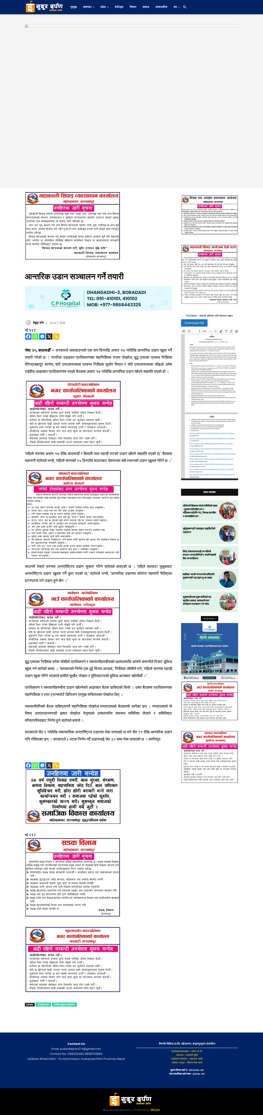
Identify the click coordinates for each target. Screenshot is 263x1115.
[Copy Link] (56, 336)
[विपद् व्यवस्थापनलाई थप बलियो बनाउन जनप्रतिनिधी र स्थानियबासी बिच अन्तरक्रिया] (227, 556)
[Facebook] (28, 336)
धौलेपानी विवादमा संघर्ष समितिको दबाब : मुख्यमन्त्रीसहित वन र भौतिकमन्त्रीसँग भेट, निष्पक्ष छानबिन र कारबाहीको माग (200, 511)
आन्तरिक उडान (43, 1004)
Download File (194, 323)
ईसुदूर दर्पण (38, 322)
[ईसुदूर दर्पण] (29, 322)
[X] (49, 336)
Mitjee (155, 1110)
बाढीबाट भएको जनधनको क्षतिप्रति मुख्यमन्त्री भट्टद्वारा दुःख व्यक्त (198, 575)
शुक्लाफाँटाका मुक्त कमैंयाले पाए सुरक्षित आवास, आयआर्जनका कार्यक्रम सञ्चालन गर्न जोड (197, 600)
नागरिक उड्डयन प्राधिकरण (64, 1004)
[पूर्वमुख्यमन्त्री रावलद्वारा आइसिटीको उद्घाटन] (227, 533)
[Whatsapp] (35, 336)
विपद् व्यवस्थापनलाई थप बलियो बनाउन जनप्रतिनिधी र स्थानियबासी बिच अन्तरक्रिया (199, 555)
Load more (208, 618)
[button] (185, 7)
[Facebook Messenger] (42, 336)
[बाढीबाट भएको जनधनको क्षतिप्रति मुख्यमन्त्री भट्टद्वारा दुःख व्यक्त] (227, 579)
